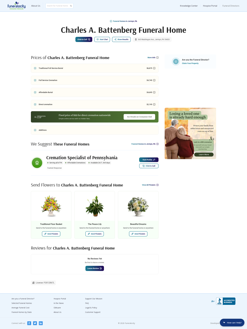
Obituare (57, 307)
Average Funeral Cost (20, 307)
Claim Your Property (190, 63)
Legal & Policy (91, 307)
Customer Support (92, 312)
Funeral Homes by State (22, 312)
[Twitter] (35, 323)
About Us (35, 5)
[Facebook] (29, 323)
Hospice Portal (210, 5)
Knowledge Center (189, 5)
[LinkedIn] (41, 323)
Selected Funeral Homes (22, 303)
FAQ (87, 303)
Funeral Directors (230, 5)
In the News (59, 303)
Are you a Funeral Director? (23, 298)
